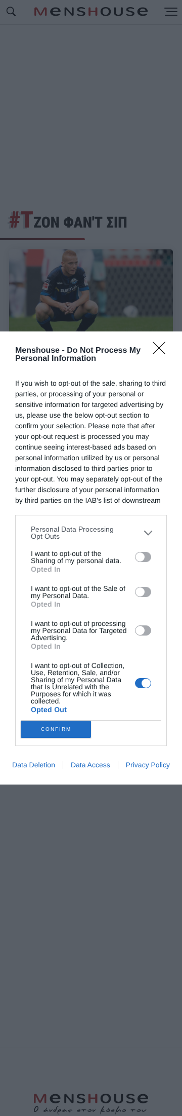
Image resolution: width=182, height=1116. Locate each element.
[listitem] (91, 533)
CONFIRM (56, 729)
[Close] (162, 351)
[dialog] (91, 558)
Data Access (90, 765)
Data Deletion (33, 765)
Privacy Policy (148, 765)
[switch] (143, 557)
